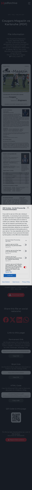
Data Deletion (6, 282)
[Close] (28, 208)
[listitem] (16, 240)
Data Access (16, 282)
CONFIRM (10, 275)
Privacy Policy (26, 282)
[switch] (25, 245)
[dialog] (16, 245)
